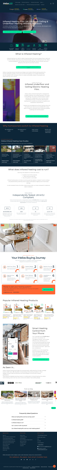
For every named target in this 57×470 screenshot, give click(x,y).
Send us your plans (47, 289)
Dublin (12, 454)
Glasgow (15, 454)
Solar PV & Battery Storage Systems (26, 439)
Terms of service (44, 466)
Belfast (4, 454)
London (19, 454)
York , (33, 454)
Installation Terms (23, 442)
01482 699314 (16, 292)
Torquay (30, 454)
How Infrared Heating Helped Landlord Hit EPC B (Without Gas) (47, 399)
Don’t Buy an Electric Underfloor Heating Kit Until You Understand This (34, 399)
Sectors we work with (29, 31)
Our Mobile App (22, 444)
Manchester (26, 454)
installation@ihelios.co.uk (42, 449)
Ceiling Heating (22, 438)
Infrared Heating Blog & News (8, 438)
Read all (53, 408)
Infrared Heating (5, 445)
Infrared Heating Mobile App (41, 359)
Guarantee (22, 445)
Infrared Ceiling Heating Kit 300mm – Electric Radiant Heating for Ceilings (28, 315)
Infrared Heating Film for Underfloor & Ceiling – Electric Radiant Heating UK (7, 315)
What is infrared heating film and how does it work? (28, 67)
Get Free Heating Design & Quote (12, 31)
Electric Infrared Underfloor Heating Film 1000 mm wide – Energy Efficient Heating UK (49, 315)
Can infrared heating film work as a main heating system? (26, 428)
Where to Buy (22, 435)
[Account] (51, 3)
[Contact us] (54, 466)
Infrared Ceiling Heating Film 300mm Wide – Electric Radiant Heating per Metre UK (18, 315)
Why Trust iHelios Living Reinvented (9, 436)
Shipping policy (26, 467)
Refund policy (32, 467)
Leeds (22, 454)
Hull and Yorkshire (37, 454)
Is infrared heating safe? (17, 419)
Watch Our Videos (6, 447)
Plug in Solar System (6, 444)
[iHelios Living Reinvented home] (7, 3)
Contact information (36, 466)
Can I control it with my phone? (19, 425)
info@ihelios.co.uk (7, 292)
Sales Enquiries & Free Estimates (8, 442)
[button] (25, 2)
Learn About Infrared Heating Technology (37, 116)
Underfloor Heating (23, 436)
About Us (4, 435)
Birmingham (8, 454)
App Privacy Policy (23, 441)
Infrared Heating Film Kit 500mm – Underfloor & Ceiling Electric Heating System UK (38, 315)
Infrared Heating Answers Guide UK (9, 439)
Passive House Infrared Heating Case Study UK (7, 400)
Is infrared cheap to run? (18, 422)
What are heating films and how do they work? (23, 416)
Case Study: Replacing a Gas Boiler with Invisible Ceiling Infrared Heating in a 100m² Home (20, 399)
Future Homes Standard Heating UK (9, 441)
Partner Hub (5, 450)
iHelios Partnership (6, 448)
